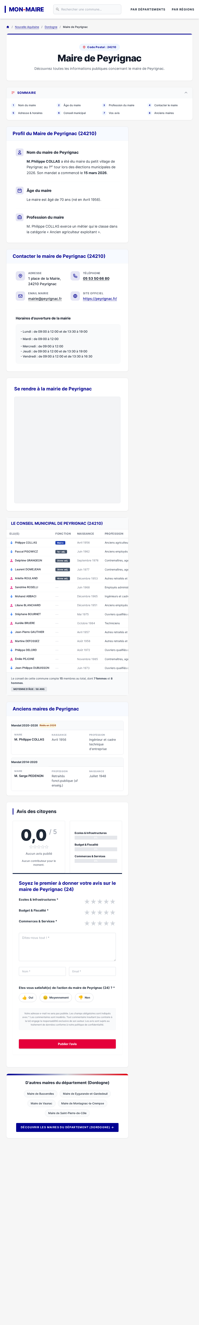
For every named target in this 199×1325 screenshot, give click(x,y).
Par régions (183, 9)
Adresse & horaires (28, 113)
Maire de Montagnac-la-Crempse (82, 1103)
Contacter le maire (163, 105)
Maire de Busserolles (40, 1093)
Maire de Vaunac (41, 1103)
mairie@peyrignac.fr (45, 299)
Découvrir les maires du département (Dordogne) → (67, 1127)
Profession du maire (118, 105)
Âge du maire (69, 105)
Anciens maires (161, 113)
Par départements (148, 9)
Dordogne (51, 26)
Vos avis (112, 113)
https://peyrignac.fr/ (100, 299)
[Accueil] (7, 26)
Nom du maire (24, 105)
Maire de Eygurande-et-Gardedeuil (85, 1093)
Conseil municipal (72, 113)
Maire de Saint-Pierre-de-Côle (67, 1113)
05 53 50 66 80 (96, 278)
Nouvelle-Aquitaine (27, 26)
